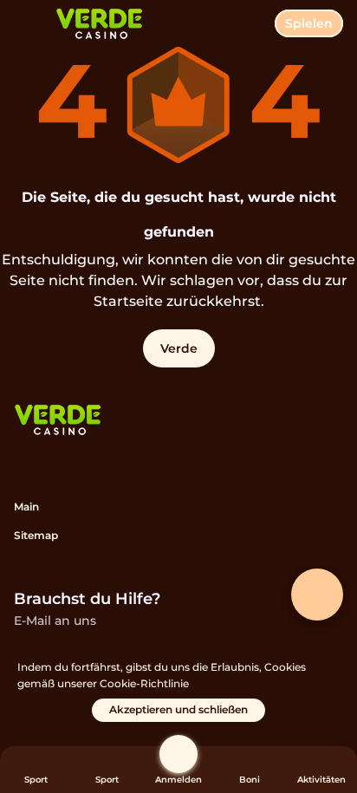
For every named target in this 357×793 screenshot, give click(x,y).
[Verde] (58, 421)
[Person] (178, 754)
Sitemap (36, 535)
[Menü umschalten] (27, 27)
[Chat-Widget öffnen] (317, 595)
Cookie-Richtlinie (144, 683)
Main (26, 506)
